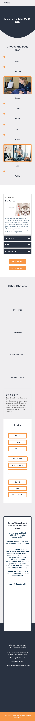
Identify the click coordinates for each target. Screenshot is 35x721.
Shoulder (17, 459)
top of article (17, 261)
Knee (17, 448)
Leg (17, 471)
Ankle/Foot (17, 495)
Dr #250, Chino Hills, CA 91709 (17, 654)
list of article (17, 268)
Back (17, 482)
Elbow (17, 442)
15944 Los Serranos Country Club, (17, 652)
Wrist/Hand (17, 465)
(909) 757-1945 (20, 658)
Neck (17, 436)
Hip (17, 488)
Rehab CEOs (15, 715)
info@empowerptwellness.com (20, 665)
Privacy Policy (17, 717)
